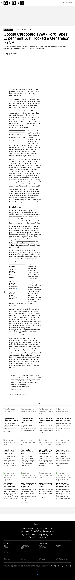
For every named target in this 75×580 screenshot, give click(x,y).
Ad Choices (35, 567)
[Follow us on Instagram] (66, 566)
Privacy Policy (59, 558)
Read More (26, 386)
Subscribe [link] (6, 545)
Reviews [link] (40, 545)
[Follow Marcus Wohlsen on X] (20, 389)
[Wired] (14, 3)
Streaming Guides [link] (42, 547)
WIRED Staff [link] (6, 552)
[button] (2, 3)
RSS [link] (22, 548)
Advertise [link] (5, 558)
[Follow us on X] (55, 566)
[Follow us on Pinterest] (59, 566)
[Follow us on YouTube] (63, 566)
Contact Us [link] (6, 551)
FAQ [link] (4, 550)
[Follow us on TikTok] (70, 566)
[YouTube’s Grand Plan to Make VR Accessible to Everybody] (22, 285)
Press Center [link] (23, 559)
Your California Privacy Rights (62, 559)
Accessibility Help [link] (24, 551)
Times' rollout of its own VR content (24, 107)
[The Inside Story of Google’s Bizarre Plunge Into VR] (22, 295)
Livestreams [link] (6, 547)
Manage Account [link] (7, 559)
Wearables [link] (58, 545)
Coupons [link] (58, 546)
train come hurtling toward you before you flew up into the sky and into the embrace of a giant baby (24, 243)
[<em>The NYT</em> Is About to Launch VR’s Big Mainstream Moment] (22, 273)
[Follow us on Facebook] (51, 566)
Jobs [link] (22, 558)
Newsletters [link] (6, 546)
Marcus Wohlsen (8, 29)
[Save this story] (4, 292)
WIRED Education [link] (24, 545)
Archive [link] (22, 547)
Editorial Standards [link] (25, 546)
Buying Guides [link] (42, 546)
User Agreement (42, 559)
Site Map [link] (23, 550)
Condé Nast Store (42, 558)
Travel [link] (5, 548)
